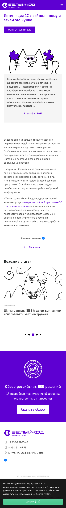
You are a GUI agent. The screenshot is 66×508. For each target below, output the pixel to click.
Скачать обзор (33, 409)
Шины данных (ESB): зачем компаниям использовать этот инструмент (32, 312)
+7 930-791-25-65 (18, 442)
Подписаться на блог (20, 29)
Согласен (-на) (33, 501)
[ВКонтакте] (43, 238)
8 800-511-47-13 (17, 447)
